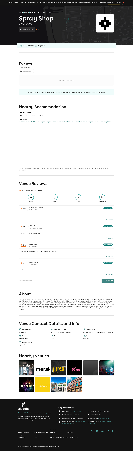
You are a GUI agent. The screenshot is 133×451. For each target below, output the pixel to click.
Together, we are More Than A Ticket (73, 422)
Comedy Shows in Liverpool (84, 122)
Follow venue (28, 29)
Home (21, 12)
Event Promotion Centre (82, 92)
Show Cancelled (27, 71)
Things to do (47, 413)
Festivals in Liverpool (66, 122)
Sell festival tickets (71, 435)
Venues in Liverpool (25, 122)
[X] (91, 431)
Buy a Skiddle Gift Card (72, 437)
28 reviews (38, 190)
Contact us (37, 435)
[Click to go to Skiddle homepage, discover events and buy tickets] (23, 406)
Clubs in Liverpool (39, 122)
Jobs (35, 437)
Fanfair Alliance (103, 418)
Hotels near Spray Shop (103, 122)
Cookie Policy (21, 437)
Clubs (26, 413)
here (108, 2)
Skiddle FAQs (69, 432)
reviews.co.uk (77, 411)
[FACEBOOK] (113, 431)
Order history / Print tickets (41, 432)
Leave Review (108, 281)
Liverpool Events (35, 12)
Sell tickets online (71, 430)
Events (26, 12)
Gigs (20, 413)
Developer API (53, 432)
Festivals (36, 413)
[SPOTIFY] (97, 431)
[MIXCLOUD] (102, 431)
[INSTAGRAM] (108, 431)
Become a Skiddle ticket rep (57, 437)
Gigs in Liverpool (52, 122)
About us (36, 430)
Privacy (20, 435)
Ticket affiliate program (56, 435)
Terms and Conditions (23, 432)
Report (110, 220)
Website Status (54, 430)
